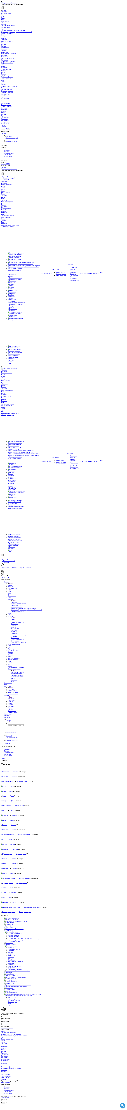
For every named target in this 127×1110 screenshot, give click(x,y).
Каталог (10, 585)
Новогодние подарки (17, 672)
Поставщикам (5, 1057)
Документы (4, 1056)
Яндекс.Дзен (8, 156)
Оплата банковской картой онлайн (11, 1068)
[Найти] (2, 8)
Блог (2, 1065)
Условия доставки (6, 1076)
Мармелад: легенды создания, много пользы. (14, 1035)
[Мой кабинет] (1, 557)
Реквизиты (4, 1070)
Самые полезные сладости (8, 1032)
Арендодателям (5, 1059)
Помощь (3, 1071)
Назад (11, 583)
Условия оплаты (5, 1074)
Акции (3, 1040)
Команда (3, 1048)
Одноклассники (9, 153)
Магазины (4, 1063)
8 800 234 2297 (5, 128)
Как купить (11, 689)
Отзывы (3, 1049)
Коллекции (4, 1079)
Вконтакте (7, 150)
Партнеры (4, 1053)
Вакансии (3, 1051)
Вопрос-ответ (5, 1077)
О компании (4, 1046)
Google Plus (7, 154)
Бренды (3, 1042)
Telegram (6, 151)
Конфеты (13, 619)
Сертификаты (5, 1054)
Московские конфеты (7, 1028)
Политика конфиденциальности (10, 1067)
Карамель (14, 602)
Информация (4, 1060)
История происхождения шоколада (11, 1034)
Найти (2, 1103)
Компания (11, 698)
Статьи (3, 1031)
